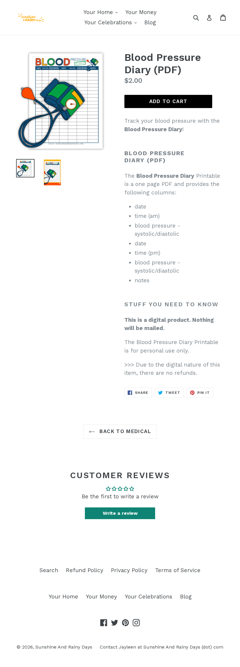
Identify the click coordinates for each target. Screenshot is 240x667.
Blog (150, 22)
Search (49, 570)
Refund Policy (84, 570)
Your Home (99, 12)
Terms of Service (177, 570)
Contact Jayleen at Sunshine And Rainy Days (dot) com (161, 647)
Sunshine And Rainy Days (63, 647)
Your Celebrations (109, 22)
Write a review (120, 513)
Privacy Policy (129, 570)
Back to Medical (124, 431)
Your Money (141, 12)
